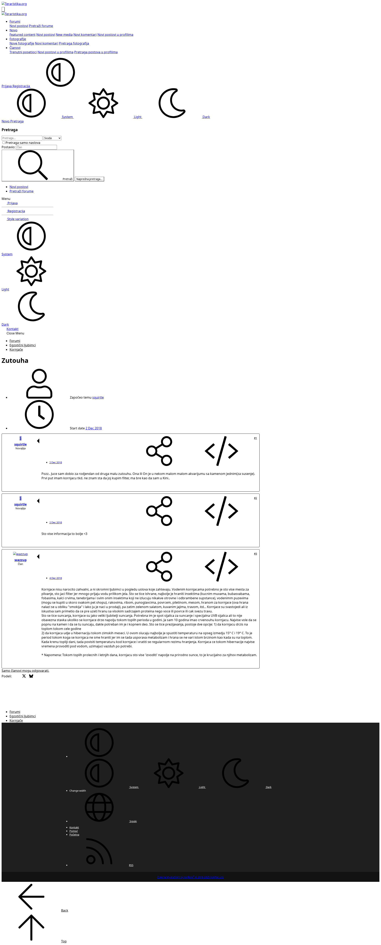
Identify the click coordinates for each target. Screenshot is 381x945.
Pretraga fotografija (74, 43)
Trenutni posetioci (23, 52)
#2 (255, 498)
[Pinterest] (52, 689)
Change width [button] (77, 790)
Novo (13, 30)
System (67, 117)
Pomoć (73, 831)
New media (64, 34)
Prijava (12, 203)
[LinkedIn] (38, 689)
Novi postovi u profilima (115, 34)
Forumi (15, 21)
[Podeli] (159, 451)
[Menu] (3, 9)
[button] (60, 86)
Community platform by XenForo (190, 877)
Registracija (16, 211)
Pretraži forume (41, 26)
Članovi (15, 48)
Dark (206, 117)
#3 (255, 553)
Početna (74, 834)
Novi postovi (19, 26)
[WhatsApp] (66, 689)
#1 (255, 438)
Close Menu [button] (15, 333)
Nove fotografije (22, 43)
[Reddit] (45, 689)
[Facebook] (17, 689)
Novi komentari (85, 34)
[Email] (73, 689)
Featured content (23, 34)
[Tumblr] (59, 689)
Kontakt (12, 329)
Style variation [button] (18, 219)
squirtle (98, 397)
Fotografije (18, 39)
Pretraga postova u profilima (96, 52)
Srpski (133, 821)
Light (137, 117)
